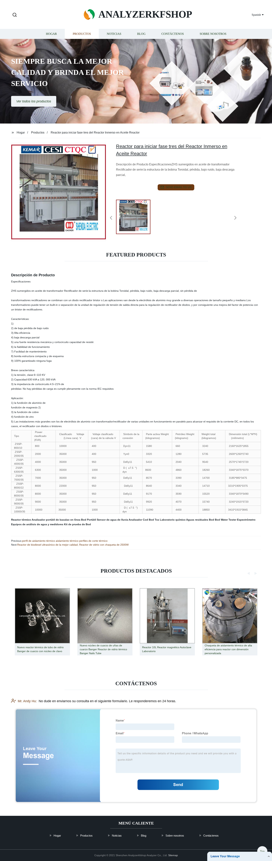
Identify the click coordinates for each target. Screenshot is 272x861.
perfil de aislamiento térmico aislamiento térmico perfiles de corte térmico (65, 540)
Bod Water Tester (225, 519)
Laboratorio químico (173, 519)
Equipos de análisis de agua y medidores (37, 524)
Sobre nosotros (213, 34)
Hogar (51, 34)
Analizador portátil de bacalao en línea (56, 519)
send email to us (179, 187)
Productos (82, 34)
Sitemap (173, 855)
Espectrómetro (246, 519)
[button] (14, 15)
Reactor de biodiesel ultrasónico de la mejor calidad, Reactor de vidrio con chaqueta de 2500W (73, 544)
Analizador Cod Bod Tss (144, 519)
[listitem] (136, 216)
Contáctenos (172, 34)
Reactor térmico (21, 519)
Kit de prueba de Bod (77, 524)
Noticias (114, 34)
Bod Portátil (88, 519)
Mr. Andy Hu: (27, 701)
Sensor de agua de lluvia (112, 519)
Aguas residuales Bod (200, 519)
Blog (141, 34)
